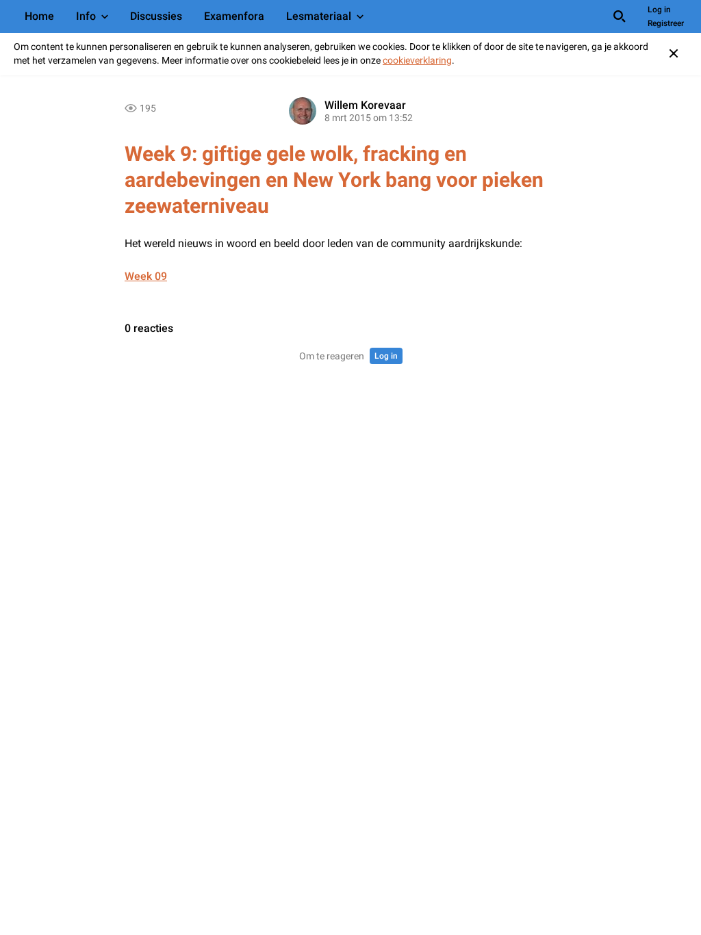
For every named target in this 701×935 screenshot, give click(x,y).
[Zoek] (619, 16)
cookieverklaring (417, 60)
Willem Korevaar (365, 105)
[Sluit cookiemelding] (673, 53)
